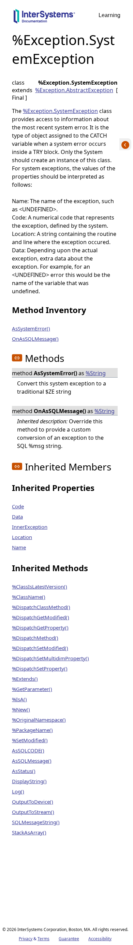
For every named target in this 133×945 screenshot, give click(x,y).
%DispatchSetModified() (40, 648)
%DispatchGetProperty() (40, 627)
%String (96, 373)
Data (17, 516)
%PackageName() (32, 730)
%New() (21, 709)
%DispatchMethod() (35, 637)
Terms (43, 939)
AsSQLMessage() (31, 760)
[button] (17, 358)
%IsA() (19, 699)
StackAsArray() (29, 832)
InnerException (29, 526)
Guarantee (69, 939)
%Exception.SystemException (60, 111)
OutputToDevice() (32, 801)
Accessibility (100, 939)
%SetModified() (30, 740)
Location (22, 537)
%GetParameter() (32, 689)
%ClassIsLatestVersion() (39, 586)
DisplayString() (29, 781)
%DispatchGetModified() (40, 617)
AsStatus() (23, 770)
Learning (109, 15)
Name (19, 547)
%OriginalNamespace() (39, 719)
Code (18, 506)
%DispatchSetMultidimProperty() (50, 658)
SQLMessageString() (36, 822)
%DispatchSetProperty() (40, 668)
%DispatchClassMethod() (41, 607)
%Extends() (25, 678)
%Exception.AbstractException (74, 90)
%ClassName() (28, 596)
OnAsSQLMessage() (35, 338)
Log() (18, 791)
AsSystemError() (31, 328)
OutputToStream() (33, 811)
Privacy (25, 939)
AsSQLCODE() (28, 750)
